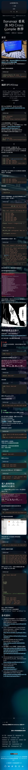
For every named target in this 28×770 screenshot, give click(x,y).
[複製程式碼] (25, 72)
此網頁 (4, 421)
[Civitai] (19, 766)
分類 (15, 6)
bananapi (20, 33)
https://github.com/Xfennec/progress (13, 662)
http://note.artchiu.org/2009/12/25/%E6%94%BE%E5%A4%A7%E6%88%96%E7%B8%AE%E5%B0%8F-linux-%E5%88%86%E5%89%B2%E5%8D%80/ (14, 650)
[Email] (22, 766)
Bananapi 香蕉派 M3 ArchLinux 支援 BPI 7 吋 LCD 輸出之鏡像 (14, 61)
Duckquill (15, 763)
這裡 (16, 100)
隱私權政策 (24, 756)
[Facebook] (15, 766)
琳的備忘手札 (14, 3)
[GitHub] (5, 766)
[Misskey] (8, 766)
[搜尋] (11, 11)
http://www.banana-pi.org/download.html (13, 335)
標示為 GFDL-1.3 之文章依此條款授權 (9, 758)
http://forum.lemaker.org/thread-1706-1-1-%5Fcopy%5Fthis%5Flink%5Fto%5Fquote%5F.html (15, 635)
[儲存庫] (17, 11)
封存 (14, 9)
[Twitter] (12, 766)
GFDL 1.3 (14, 33)
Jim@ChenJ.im (17, 756)
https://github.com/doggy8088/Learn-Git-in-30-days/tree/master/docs (15, 675)
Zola (9, 763)
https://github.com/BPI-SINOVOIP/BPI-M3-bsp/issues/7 (11, 127)
